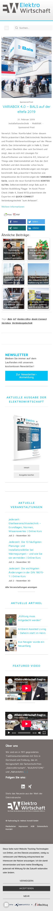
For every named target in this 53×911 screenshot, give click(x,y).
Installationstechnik (19, 123)
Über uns (12, 745)
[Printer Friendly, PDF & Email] (12, 215)
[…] (26, 771)
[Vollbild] (44, 732)
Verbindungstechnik (22, 323)
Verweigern (26, 880)
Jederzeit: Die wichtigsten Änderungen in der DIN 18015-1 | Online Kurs (26, 572)
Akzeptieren (26, 888)
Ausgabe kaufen (26, 475)
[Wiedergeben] (8, 732)
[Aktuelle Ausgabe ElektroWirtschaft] (26, 437)
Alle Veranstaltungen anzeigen (21, 587)
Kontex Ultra (23, 319)
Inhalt (26, 468)
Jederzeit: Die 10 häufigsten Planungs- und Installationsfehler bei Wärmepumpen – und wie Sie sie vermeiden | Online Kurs (25, 549)
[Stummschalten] (39, 732)
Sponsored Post (26, 127)
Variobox (6, 323)
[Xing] (30, 786)
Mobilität (36, 123)
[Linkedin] (23, 786)
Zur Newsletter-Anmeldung (26, 376)
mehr (26, 896)
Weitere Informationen (12, 206)
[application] (26, 724)
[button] (6, 28)
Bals (9, 319)
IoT (14, 319)
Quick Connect (39, 319)
